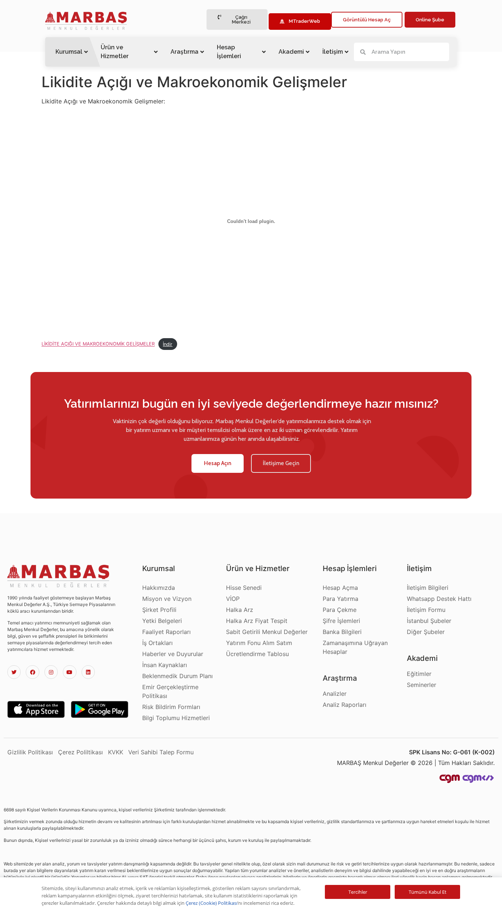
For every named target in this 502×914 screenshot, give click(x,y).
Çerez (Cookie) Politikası (211, 903)
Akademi (291, 51)
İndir (167, 344)
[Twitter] (14, 672)
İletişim (332, 51)
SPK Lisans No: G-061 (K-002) (452, 752)
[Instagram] (51, 672)
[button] (237, 19)
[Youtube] (69, 672)
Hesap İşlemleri (229, 52)
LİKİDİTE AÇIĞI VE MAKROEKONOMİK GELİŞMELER (98, 344)
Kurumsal (68, 51)
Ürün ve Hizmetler (115, 52)
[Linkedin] (88, 672)
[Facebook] (32, 672)
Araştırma (184, 51)
